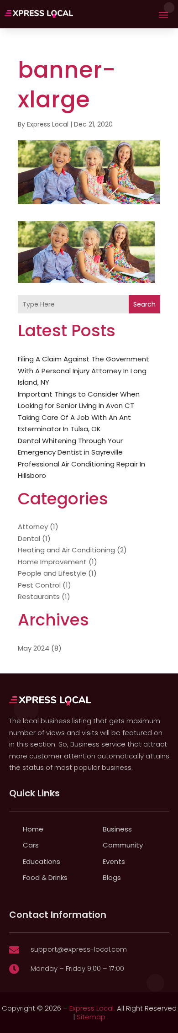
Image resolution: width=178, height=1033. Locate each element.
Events (114, 861)
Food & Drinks (45, 877)
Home (33, 829)
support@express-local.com (79, 949)
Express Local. (92, 1008)
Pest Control (39, 585)
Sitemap (91, 1017)
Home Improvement (52, 562)
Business (117, 829)
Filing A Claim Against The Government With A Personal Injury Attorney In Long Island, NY (83, 370)
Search (144, 304)
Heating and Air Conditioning (66, 550)
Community (123, 845)
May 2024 (33, 648)
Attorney (33, 526)
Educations (41, 861)
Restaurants (39, 596)
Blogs (112, 877)
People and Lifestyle (52, 573)
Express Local (47, 124)
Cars (31, 845)
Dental (29, 538)
